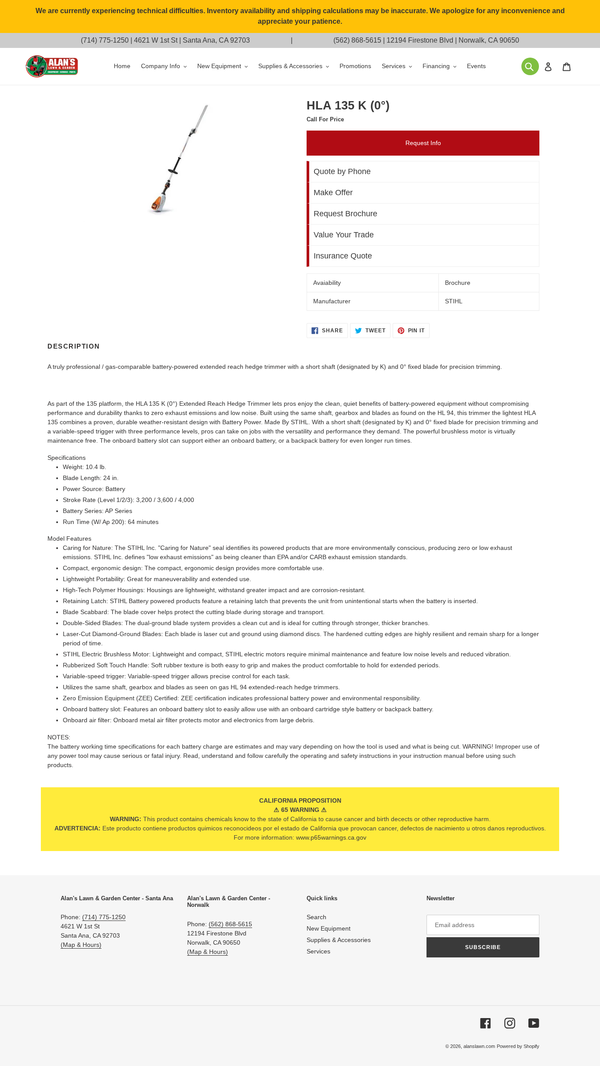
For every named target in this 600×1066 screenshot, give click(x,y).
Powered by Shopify (518, 1046)
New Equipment (329, 928)
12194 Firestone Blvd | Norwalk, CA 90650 (453, 40)
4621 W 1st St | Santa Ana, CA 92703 (192, 40)
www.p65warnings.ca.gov (331, 837)
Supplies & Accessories (339, 939)
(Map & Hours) (81, 944)
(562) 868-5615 (357, 40)
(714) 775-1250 (105, 40)
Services (318, 951)
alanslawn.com (479, 1046)
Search (316, 916)
